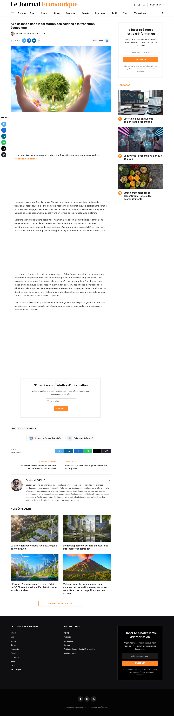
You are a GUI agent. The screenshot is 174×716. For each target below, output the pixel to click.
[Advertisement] (61, 134)
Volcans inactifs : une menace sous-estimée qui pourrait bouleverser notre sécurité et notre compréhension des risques (85, 589)
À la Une (22, 13)
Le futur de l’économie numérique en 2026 (143, 157)
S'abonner (155, 5)
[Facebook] (3, 130)
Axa (13, 428)
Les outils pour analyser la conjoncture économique (138, 120)
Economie (70, 13)
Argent (44, 13)
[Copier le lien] (3, 154)
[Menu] (12, 13)
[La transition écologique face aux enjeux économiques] (34, 528)
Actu (32, 13)
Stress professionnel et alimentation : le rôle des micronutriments (138, 195)
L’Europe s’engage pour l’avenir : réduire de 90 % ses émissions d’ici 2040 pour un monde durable (34, 587)
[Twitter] (3, 124)
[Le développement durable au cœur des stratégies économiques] (87, 528)
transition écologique (26, 158)
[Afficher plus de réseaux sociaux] (39, 40)
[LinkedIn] (3, 136)
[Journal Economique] (44, 4)
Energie (85, 13)
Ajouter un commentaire (61, 604)
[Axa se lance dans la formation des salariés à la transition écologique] (61, 79)
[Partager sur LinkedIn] (34, 40)
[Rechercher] (162, 13)
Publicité (67, 637)
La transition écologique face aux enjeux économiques (34, 547)
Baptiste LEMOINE (23, 33)
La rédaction (69, 641)
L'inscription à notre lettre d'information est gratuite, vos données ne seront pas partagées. (140, 68)
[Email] (3, 148)
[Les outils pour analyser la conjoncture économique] (140, 102)
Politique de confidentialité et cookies (80, 649)
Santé (114, 13)
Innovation (100, 13)
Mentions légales (71, 653)
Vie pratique (140, 13)
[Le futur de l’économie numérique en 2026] (140, 139)
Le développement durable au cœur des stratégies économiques (85, 547)
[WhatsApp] (3, 142)
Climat (56, 13)
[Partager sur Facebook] (29, 40)
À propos (67, 633)
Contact (67, 645)
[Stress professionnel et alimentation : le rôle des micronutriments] (140, 176)
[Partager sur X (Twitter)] (24, 40)
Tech (125, 13)
